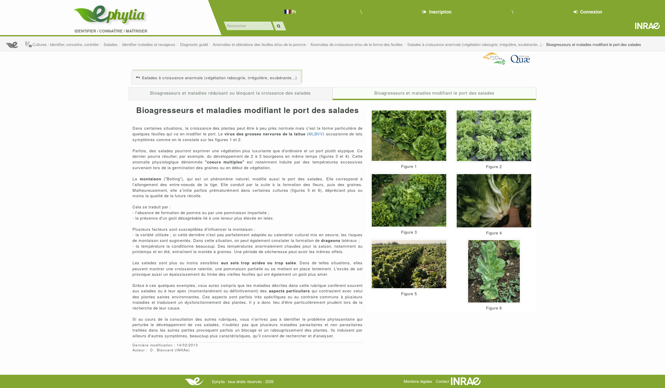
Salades (110, 44)
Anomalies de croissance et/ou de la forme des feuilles (356, 44)
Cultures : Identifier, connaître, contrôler (65, 44)
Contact (442, 381)
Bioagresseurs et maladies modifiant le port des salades (593, 44)
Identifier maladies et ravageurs (148, 44)
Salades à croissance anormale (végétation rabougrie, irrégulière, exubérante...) (474, 44)
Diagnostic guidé (194, 44)
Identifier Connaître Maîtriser (111, 31)
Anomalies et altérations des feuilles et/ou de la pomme (259, 44)
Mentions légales (418, 381)
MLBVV (316, 133)
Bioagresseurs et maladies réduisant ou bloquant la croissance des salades (230, 93)
